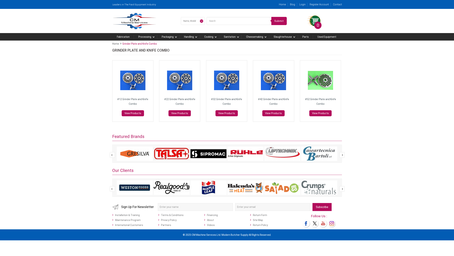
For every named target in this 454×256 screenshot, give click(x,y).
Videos (211, 225)
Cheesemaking (254, 36)
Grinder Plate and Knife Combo (139, 43)
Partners (166, 225)
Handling (189, 36)
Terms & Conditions (172, 215)
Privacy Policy (169, 220)
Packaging (168, 36)
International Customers (129, 225)
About (210, 220)
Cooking (208, 36)
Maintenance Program (128, 220)
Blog (292, 4)
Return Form (260, 215)
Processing (144, 36)
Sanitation (230, 36)
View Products (132, 113)
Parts (305, 36)
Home (282, 4)
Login (302, 4)
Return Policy (260, 225)
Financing (212, 215)
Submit (279, 21)
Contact (337, 4)
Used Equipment (326, 36)
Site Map (258, 220)
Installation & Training (127, 215)
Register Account (319, 4)
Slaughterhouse (283, 36)
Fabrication (123, 36)
